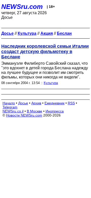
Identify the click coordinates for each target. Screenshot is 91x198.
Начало (9, 103)
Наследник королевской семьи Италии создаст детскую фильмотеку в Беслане (45, 51)
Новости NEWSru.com (24, 115)
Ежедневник (54, 103)
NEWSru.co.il (13, 111)
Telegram (10, 107)
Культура (51, 83)
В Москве (34, 111)
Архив (36, 103)
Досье (23, 103)
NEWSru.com (22, 6)
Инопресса (55, 111)
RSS (71, 103)
